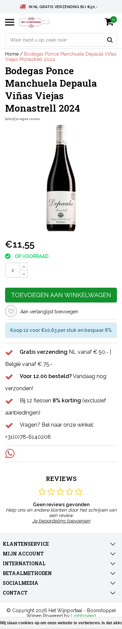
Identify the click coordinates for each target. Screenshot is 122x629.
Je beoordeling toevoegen (61, 520)
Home (12, 54)
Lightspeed (83, 616)
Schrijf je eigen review (22, 119)
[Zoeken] (110, 40)
